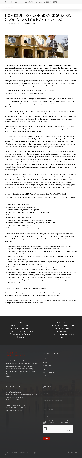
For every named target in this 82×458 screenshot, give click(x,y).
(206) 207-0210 (20, 405)
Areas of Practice (48, 372)
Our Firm (45, 359)
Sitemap (45, 362)
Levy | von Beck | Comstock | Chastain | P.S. (22, 395)
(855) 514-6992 (51, 2)
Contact (45, 369)
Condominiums (29, 23)
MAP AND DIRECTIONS (14, 410)
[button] (76, 7)
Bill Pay (45, 376)
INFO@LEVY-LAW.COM (18, 408)
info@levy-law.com (35, 2)
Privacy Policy (47, 366)
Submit (46, 438)
